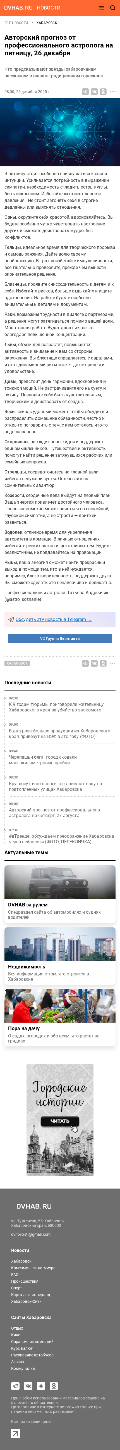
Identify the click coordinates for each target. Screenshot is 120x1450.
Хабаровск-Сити (26, 1301)
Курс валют (22, 1348)
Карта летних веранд (30, 1294)
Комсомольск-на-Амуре (33, 1268)
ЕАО (15, 1274)
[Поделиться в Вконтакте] (94, 91)
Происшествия (25, 1281)
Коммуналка (23, 1368)
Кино (15, 1335)
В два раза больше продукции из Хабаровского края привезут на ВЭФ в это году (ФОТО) (59, 733)
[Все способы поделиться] (112, 91)
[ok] (54, 1386)
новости (49, 8)
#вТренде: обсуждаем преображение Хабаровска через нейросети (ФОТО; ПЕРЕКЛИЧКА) (61, 839)
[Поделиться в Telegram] (85, 91)
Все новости (16, 23)
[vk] (28, 1386)
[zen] (41, 1386)
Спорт (16, 1288)
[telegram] (15, 1386)
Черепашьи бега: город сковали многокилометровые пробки (43, 759)
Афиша (17, 1361)
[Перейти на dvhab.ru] (18, 8)
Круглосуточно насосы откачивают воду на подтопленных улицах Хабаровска (55, 786)
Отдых (17, 1328)
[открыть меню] (101, 8)
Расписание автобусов (32, 1355)
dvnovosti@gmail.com (31, 1234)
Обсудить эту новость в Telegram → (54, 619)
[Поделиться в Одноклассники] (103, 91)
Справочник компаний (32, 1341)
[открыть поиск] (113, 8)
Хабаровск (47, 23)
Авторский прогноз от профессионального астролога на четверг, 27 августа (54, 812)
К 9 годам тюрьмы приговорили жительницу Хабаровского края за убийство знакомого (56, 707)
